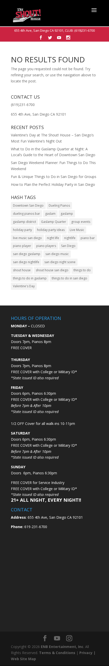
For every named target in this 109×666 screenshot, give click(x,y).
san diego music (57, 254)
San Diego (68, 246)
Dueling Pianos (59, 205)
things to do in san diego (69, 278)
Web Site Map (23, 658)
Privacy (86, 652)
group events (80, 222)
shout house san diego (52, 270)
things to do (82, 270)
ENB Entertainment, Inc (62, 646)
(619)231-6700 (84, 30)
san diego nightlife (26, 262)
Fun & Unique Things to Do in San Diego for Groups (53, 176)
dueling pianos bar (26, 213)
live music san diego (27, 238)
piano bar (88, 238)
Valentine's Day (24, 286)
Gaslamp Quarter (53, 222)
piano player (22, 246)
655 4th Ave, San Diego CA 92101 (38, 30)
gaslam (50, 213)
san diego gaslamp (26, 254)
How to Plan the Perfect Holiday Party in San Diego (53, 184)
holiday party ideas (51, 230)
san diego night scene (60, 262)
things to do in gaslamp (30, 278)
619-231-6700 (35, 526)
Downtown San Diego (28, 205)
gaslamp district (24, 222)
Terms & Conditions (57, 652)
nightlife (70, 238)
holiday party (22, 230)
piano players (46, 246)
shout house (22, 270)
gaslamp (67, 213)
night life (53, 238)
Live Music (77, 230)
